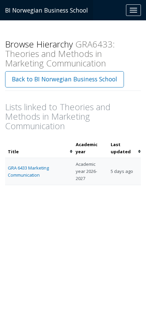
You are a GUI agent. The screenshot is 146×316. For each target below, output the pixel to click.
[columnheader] (39, 148)
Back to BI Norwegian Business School (64, 79)
